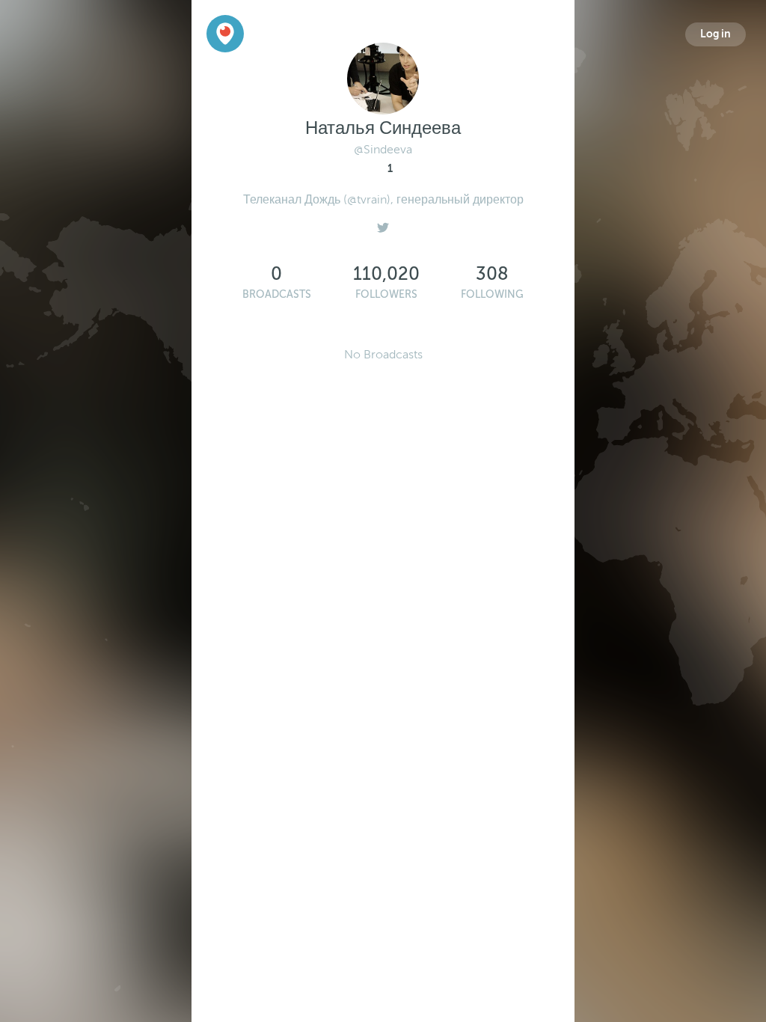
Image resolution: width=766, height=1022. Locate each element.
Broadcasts (276, 294)
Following (492, 294)
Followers (386, 294)
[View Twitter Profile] (383, 223)
